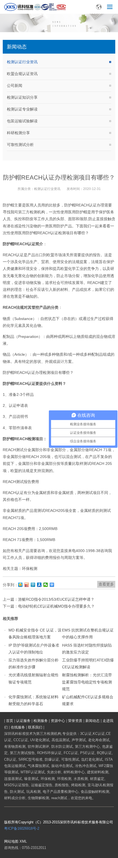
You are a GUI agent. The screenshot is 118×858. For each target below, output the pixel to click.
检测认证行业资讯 (22, 62)
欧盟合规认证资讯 (22, 73)
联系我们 (35, 727)
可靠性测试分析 (20, 144)
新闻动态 (92, 721)
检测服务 (40, 721)
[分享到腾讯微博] (33, 585)
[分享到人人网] (39, 585)
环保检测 (29, 568)
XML (23, 841)
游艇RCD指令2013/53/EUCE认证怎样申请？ (56, 599)
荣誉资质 (75, 721)
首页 (9, 721)
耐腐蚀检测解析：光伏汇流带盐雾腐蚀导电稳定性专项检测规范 (87, 682)
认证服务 (23, 721)
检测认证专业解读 (22, 109)
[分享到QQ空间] (20, 585)
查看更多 (106, 584)
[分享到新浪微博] (26, 585)
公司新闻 (14, 85)
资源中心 (58, 721)
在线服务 (18, 727)
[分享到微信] (45, 585)
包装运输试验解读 (22, 121)
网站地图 (11, 841)
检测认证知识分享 (22, 97)
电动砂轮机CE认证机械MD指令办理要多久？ (56, 606)
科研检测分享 (18, 133)
